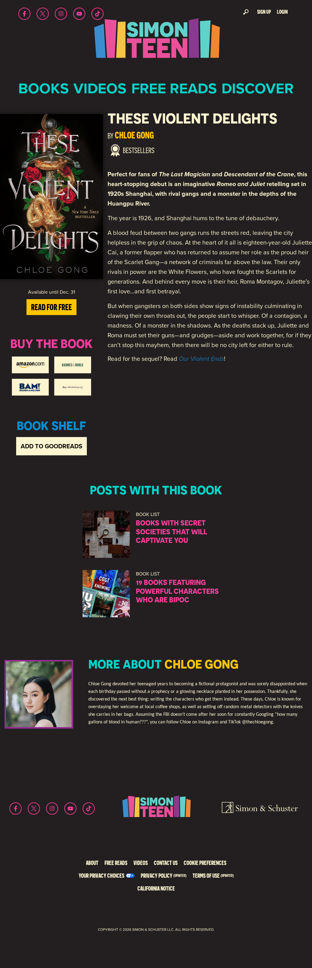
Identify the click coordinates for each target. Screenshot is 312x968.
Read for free (51, 307)
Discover (258, 88)
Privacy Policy (163, 875)
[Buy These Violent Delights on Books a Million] (30, 387)
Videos (99, 88)
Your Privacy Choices (101, 875)
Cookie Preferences (205, 862)
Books (43, 88)
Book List (148, 514)
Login (282, 12)
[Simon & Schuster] (260, 808)
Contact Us (166, 862)
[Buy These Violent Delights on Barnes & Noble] (72, 365)
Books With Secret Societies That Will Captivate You (171, 531)
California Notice (156, 888)
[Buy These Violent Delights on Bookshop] (72, 387)
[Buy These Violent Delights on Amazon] (30, 365)
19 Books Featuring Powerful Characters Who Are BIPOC (177, 591)
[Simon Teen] (156, 42)
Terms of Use (213, 875)
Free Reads (174, 88)
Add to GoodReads (51, 446)
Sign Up (264, 12)
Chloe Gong (134, 135)
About (92, 862)
